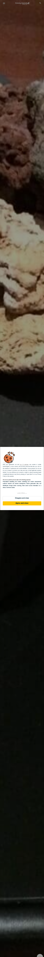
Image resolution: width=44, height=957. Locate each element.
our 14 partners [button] (24, 464)
